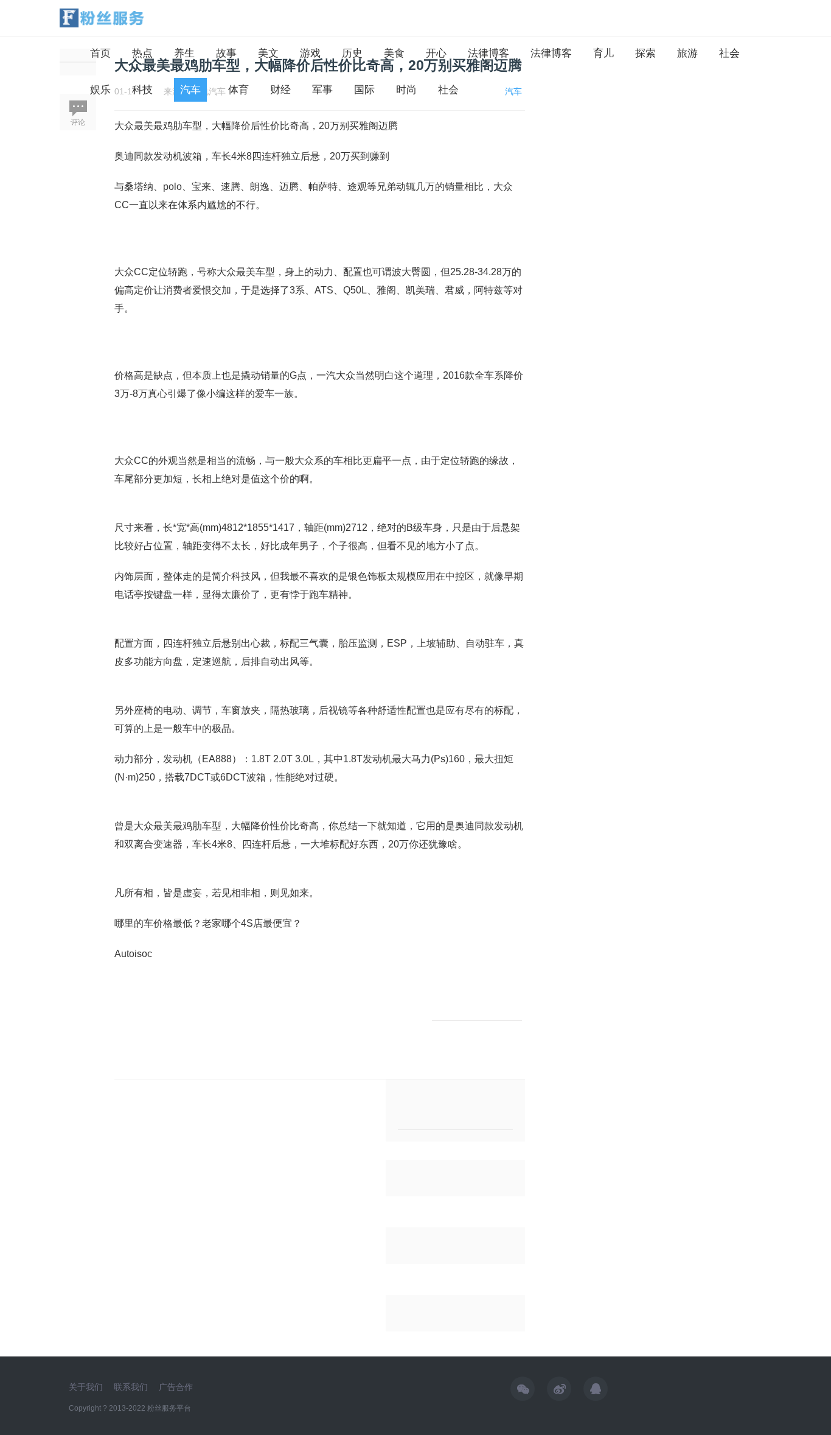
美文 (268, 53)
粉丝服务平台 (169, 1408)
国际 (364, 90)
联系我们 (131, 1387)
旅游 (687, 53)
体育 (238, 90)
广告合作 (176, 1387)
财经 (280, 90)
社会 (729, 53)
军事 (322, 90)
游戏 (310, 53)
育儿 (603, 53)
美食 (394, 53)
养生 (184, 53)
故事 (226, 53)
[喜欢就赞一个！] (477, 1020)
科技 (142, 90)
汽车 (190, 90)
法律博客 (488, 53)
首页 (100, 53)
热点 (142, 53)
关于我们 (86, 1387)
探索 (645, 53)
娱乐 (100, 90)
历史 (352, 53)
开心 (436, 53)
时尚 (406, 90)
